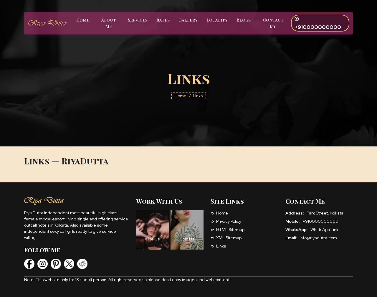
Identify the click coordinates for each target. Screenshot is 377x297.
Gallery (188, 20)
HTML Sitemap (230, 229)
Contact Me (273, 23)
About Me (108, 23)
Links (221, 246)
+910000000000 (320, 221)
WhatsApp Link (324, 229)
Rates (163, 20)
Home (82, 20)
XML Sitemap (229, 237)
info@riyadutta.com (318, 237)
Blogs (244, 20)
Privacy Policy (228, 221)
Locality (217, 20)
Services (138, 20)
